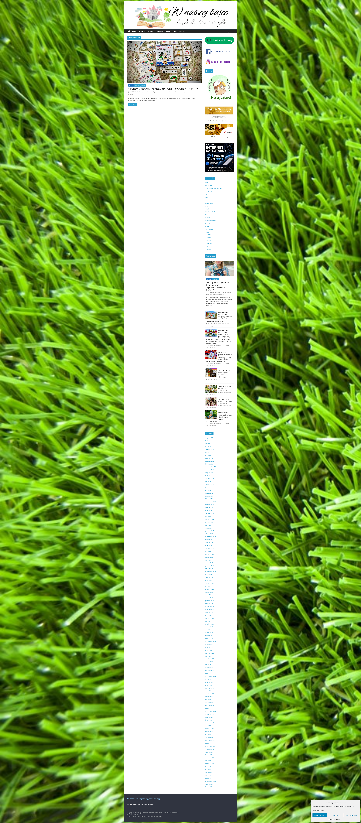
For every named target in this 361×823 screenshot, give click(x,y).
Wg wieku (208, 232)
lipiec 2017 (208, 755)
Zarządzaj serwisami (318, 810)
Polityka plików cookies (334, 819)
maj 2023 (208, 551)
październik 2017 (210, 746)
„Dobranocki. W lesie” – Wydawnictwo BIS (225, 387)
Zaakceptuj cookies (320, 815)
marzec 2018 (209, 732)
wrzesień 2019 (209, 679)
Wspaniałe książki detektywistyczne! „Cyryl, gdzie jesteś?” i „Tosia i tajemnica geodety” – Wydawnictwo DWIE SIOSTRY (219, 416)
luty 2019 (208, 700)
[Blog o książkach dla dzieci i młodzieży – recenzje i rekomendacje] (129, 31)
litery (177, 92)
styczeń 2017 (209, 772)
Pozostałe (208, 223)
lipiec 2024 (208, 510)
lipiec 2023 (208, 545)
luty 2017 (208, 769)
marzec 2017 (209, 766)
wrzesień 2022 (209, 574)
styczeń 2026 (209, 458)
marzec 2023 (209, 557)
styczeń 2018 (209, 737)
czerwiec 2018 (209, 723)
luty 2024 (208, 525)
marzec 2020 (209, 662)
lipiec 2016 (208, 787)
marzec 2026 (209, 452)
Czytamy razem (157, 92)
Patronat (160, 31)
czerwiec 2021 (209, 618)
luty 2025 (208, 490)
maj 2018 (208, 726)
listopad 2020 (209, 638)
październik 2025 (210, 467)
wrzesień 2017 (209, 749)
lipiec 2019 (208, 685)
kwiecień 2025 (209, 484)
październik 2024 (210, 502)
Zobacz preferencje (351, 815)
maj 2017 (208, 761)
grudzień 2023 (209, 531)
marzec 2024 (209, 522)
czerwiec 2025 (209, 478)
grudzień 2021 (209, 601)
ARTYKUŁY (208, 183)
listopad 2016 (209, 778)
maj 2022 (208, 586)
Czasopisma (208, 191)
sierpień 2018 (209, 717)
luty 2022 (208, 595)
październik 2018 (210, 711)
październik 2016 (210, 781)
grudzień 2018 (209, 705)
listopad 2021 (209, 604)
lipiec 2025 (208, 475)
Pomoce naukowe (210, 220)
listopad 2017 (209, 743)
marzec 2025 (209, 487)
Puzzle (207, 226)
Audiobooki (208, 186)
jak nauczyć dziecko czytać (169, 92)
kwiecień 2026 (209, 449)
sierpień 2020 (209, 647)
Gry (206, 200)
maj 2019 (208, 691)
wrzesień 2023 (209, 540)
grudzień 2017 (209, 740)
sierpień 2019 (209, 682)
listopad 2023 (209, 534)
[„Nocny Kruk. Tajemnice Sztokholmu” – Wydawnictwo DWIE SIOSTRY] (219, 262)
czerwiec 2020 (209, 653)
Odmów (335, 815)
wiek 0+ (209, 235)
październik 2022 (210, 572)
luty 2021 (208, 630)
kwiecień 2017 (209, 764)
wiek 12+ (209, 237)
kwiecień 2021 (209, 624)
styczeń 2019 (209, 702)
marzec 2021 (209, 627)
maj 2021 (208, 621)
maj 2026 (208, 446)
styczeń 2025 (209, 493)
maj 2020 (208, 656)
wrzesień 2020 (209, 644)
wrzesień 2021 (209, 609)
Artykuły (151, 31)
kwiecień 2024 (209, 519)
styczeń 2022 (209, 598)
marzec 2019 (209, 697)
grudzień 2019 (209, 670)
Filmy (206, 197)
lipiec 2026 (208, 441)
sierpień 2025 (209, 473)
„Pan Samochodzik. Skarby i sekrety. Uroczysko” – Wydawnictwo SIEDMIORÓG (224, 374)
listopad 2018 (209, 708)
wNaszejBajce (142, 92)
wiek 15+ (209, 240)
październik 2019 (210, 676)
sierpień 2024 (209, 507)
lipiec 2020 (208, 650)
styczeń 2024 (209, 528)
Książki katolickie (210, 212)
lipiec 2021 (208, 615)
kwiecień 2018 (209, 729)
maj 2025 (208, 481)
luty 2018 (208, 734)
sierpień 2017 (209, 752)
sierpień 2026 (209, 438)
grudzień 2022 (209, 566)
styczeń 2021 (209, 633)
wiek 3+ (137, 85)
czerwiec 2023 (209, 548)
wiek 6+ (143, 85)
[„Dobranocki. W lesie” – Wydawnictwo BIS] (211, 386)
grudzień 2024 (209, 496)
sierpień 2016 (209, 784)
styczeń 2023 (209, 563)
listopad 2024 (209, 499)
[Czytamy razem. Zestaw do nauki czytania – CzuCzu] (164, 42)
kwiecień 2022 (209, 589)
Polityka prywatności (148, 804)
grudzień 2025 (209, 461)
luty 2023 (208, 560)
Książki (134, 31)
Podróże (142, 31)
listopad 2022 (209, 569)
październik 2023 (210, 537)
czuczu (150, 92)
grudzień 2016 (209, 775)
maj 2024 (208, 516)
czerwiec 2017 (209, 758)
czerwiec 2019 (209, 688)
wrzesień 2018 (209, 714)
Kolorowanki (209, 203)
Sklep (175, 31)
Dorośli (207, 194)
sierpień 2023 (209, 542)
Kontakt (182, 31)
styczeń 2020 (209, 668)
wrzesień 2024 (209, 505)
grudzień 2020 (209, 636)
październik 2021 (210, 606)
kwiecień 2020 (209, 659)
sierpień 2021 (209, 612)
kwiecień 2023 (209, 554)
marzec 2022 (209, 592)
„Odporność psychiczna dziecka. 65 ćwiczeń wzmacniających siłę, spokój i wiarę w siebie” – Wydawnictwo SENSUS (219, 356)
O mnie (168, 31)
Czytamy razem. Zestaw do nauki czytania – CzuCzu (164, 89)
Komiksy (207, 206)
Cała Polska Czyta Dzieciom (213, 188)
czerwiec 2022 (209, 583)
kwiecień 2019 (209, 694)
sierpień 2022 (209, 577)
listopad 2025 (209, 464)
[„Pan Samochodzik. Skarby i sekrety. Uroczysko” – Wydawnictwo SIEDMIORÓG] (211, 369)
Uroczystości (209, 229)
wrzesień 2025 (209, 470)
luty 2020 (208, 665)
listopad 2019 (209, 673)
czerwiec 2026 (209, 443)
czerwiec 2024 (209, 513)
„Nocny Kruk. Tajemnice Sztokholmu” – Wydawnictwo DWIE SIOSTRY (217, 286)
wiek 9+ (209, 249)
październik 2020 (210, 641)
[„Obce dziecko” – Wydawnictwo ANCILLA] (211, 398)
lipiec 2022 (208, 580)
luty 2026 (208, 455)
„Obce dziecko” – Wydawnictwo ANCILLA (225, 400)
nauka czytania (184, 92)
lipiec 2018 (208, 720)
